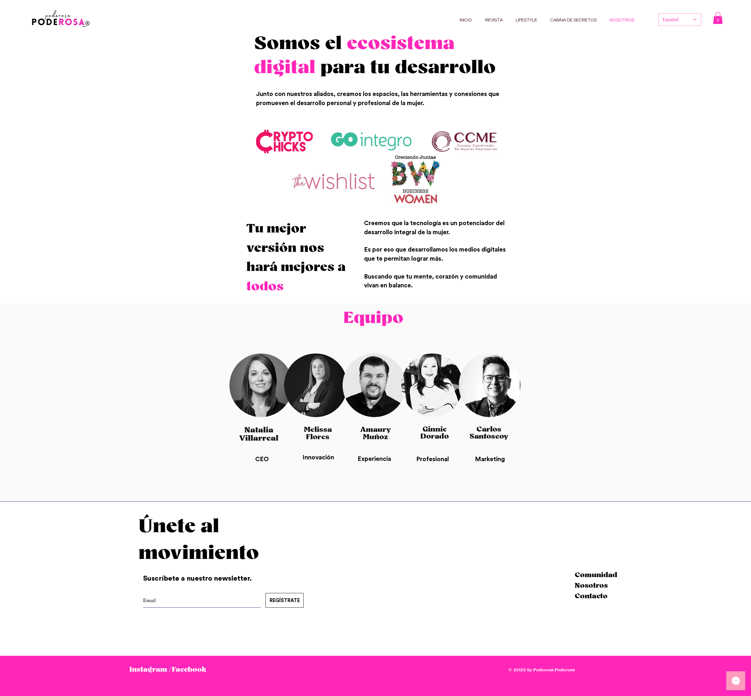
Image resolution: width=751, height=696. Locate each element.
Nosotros (591, 585)
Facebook (189, 669)
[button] (718, 18)
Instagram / (150, 669)
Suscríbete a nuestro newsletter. (198, 578)
